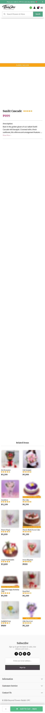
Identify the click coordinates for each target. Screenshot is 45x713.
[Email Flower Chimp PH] (28, 654)
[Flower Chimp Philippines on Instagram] (24, 654)
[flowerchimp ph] (8, 7)
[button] (27, 111)
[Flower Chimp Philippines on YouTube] (20, 654)
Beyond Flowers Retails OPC (19, 700)
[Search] (4, 14)
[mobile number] (31, 8)
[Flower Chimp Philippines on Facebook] (16, 654)
